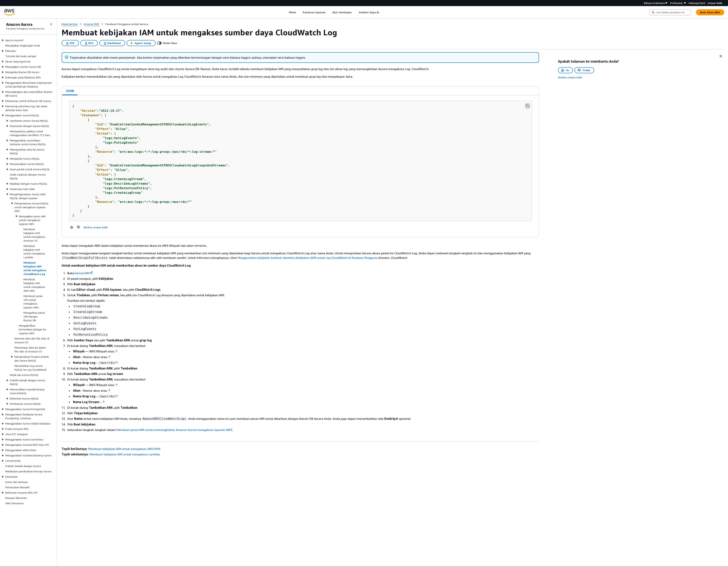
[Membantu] (72, 227)
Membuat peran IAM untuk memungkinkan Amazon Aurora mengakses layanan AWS (174, 430)
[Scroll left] (286, 12)
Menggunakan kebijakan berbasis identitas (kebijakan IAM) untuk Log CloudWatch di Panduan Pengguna (307, 258)
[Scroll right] (382, 12)
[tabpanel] (300, 166)
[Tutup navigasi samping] (51, 24)
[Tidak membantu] (78, 227)
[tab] (70, 91)
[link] (126, 24)
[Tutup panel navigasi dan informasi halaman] (720, 56)
